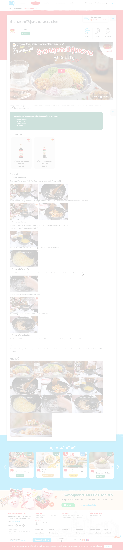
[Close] (83, 275)
